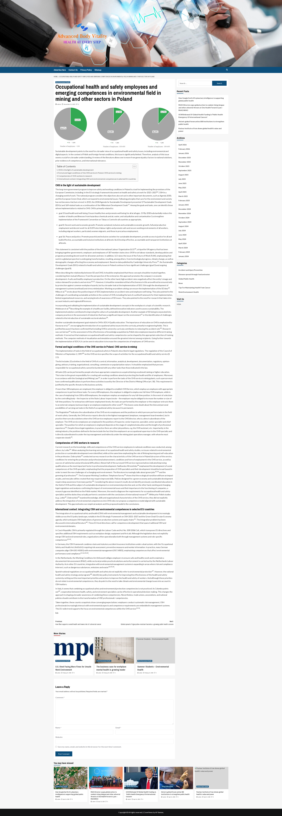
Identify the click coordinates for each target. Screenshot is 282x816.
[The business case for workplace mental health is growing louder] (114, 650)
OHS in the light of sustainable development (76, 170)
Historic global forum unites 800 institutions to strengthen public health (201, 122)
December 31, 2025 (69, 104)
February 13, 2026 (149, 673)
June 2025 (182, 183)
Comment (60, 697)
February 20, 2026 (108, 673)
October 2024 (183, 218)
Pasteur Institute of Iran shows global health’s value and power (200, 129)
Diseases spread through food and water (194, 274)
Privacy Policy (86, 70)
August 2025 (183, 175)
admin (59, 104)
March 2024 (183, 248)
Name (58, 728)
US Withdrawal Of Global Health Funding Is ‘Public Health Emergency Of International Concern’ (200, 116)
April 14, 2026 (136, 799)
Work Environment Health (63, 82)
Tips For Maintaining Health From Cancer (194, 288)
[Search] (227, 70)
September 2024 (184, 222)
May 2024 (182, 239)
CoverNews (148, 812)
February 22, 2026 (67, 673)
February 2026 (184, 149)
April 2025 (182, 192)
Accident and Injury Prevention (190, 270)
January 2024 (183, 256)
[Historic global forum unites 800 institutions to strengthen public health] (176, 778)
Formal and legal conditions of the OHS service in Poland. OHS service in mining (89, 173)
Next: (147, 622)
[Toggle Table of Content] (133, 166)
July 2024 (182, 231)
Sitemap (98, 70)
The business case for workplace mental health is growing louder (111, 668)
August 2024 (183, 226)
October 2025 (183, 166)
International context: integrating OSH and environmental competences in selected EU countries (97, 179)
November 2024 (184, 213)
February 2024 (184, 252)
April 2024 (182, 243)
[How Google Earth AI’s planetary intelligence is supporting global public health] (70, 778)
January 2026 (183, 153)
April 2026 (182, 145)
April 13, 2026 (172, 797)
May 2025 (182, 188)
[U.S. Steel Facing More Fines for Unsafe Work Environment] (73, 650)
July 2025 (182, 179)
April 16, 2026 (66, 799)
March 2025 (183, 196)
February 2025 (184, 200)
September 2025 (184, 170)
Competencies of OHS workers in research (75, 176)
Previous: (78, 622)
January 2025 (183, 205)
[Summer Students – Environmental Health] (155, 650)
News (180, 283)
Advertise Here (60, 70)
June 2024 (182, 235)
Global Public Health (186, 279)
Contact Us (73, 70)
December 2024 (184, 209)
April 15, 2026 (101, 801)
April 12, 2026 (207, 797)
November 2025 (184, 162)
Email (118, 728)
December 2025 (184, 158)
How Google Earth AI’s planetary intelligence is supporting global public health (201, 99)
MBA (179, 304)
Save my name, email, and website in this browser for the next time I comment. (90, 747)
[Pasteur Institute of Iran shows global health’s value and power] (211, 778)
